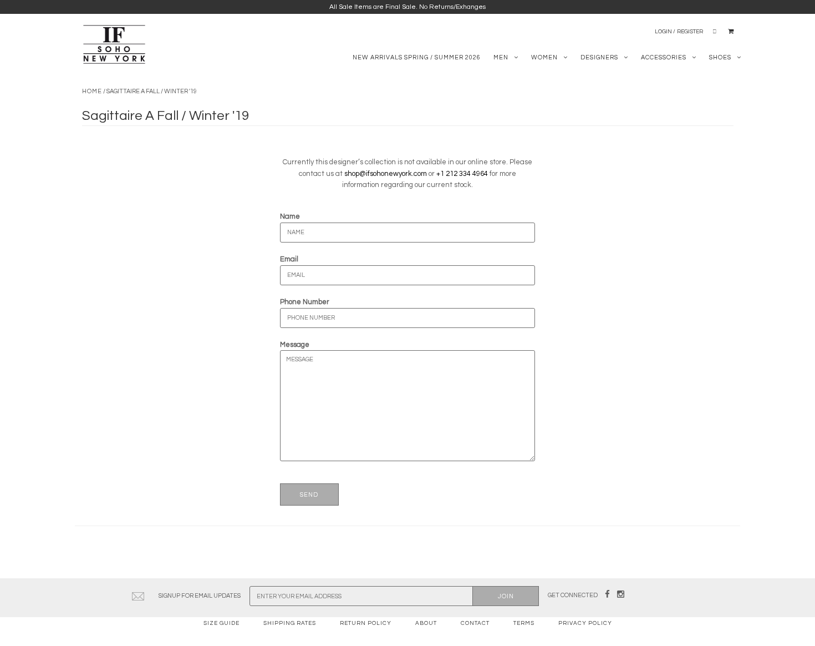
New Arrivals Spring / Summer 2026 (417, 57)
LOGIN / (665, 31)
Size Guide (221, 623)
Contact (475, 623)
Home (92, 91)
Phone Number (304, 302)
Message (294, 345)
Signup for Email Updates (200, 596)
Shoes (720, 57)
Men (500, 57)
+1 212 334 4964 (462, 174)
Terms (523, 623)
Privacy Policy (585, 623)
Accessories (663, 57)
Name (290, 216)
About (426, 623)
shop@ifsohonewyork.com (385, 174)
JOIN (506, 596)
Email (289, 259)
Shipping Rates (289, 623)
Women (544, 57)
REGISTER (690, 31)
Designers (599, 57)
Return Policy (365, 623)
